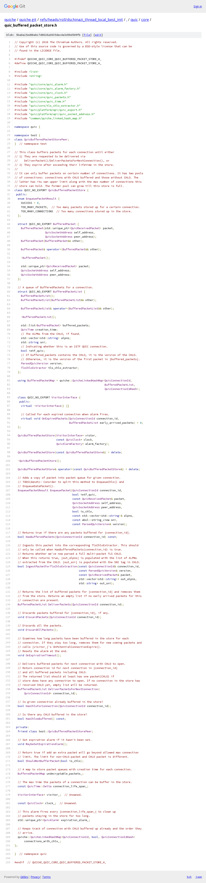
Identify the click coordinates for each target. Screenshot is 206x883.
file (87, 35)
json (199, 877)
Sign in (198, 6)
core (145, 19)
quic (134, 19)
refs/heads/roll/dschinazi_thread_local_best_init (81, 19)
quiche (10, 19)
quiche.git (27, 19)
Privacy (35, 877)
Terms (46, 877)
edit (98, 35)
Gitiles (24, 877)
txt (189, 877)
